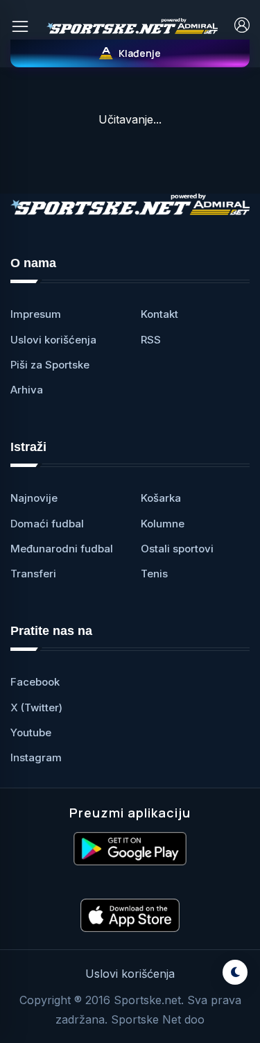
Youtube (30, 732)
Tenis (154, 573)
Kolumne (162, 523)
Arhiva (26, 389)
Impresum (35, 314)
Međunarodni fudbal (61, 548)
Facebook (35, 681)
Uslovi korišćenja (53, 339)
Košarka (161, 497)
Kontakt (159, 314)
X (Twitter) (36, 707)
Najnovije (34, 497)
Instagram (36, 757)
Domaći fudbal (47, 523)
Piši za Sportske (49, 364)
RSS (151, 339)
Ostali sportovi (177, 548)
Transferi (33, 573)
